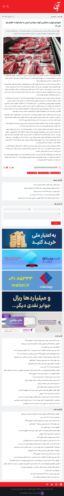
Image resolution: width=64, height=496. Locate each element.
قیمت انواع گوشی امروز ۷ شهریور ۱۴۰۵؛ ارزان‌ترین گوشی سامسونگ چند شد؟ (38, 354)
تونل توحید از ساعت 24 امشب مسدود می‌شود (46, 191)
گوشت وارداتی (31, 173)
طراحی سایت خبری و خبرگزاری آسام (30, 493)
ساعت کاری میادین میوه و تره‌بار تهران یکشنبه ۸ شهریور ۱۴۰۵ (42, 340)
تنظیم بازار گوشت (42, 173)
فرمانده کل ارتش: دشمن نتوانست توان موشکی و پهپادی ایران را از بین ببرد (38, 397)
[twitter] (10, 168)
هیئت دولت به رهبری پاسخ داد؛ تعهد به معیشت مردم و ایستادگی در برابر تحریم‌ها (36, 357)
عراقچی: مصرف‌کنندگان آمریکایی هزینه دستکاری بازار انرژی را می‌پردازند (40, 344)
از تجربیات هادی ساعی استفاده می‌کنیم (48, 384)
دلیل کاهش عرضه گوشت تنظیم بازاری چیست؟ (46, 185)
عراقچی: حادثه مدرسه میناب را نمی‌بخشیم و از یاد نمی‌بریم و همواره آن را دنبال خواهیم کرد (34, 460)
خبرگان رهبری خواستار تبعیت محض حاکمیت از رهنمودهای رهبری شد (40, 467)
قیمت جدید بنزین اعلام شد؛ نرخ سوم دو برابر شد (45, 377)
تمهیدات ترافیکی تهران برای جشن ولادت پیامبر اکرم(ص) (43, 364)
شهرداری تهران (54, 173)
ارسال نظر (56, 223)
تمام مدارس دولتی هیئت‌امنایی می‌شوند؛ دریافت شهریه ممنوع (42, 380)
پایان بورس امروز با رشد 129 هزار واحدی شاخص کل (44, 474)
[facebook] (7, 168)
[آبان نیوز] (57, 6)
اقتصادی (53, 17)
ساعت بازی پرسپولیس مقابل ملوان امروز (48, 387)
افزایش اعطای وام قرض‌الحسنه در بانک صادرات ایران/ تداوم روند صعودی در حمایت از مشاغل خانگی (31, 370)
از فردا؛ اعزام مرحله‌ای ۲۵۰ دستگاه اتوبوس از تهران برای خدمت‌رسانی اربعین (38, 198)
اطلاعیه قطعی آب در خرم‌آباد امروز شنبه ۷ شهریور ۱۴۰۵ (44, 374)
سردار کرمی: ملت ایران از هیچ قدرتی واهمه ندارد (46, 477)
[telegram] (12, 168)
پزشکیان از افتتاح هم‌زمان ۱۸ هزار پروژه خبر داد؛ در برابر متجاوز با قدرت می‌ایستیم (36, 400)
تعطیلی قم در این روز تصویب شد (50, 347)
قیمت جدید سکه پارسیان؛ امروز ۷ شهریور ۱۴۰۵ (46, 454)
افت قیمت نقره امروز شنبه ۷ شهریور (49, 394)
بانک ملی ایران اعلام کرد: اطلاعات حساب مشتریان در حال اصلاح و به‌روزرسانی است (36, 350)
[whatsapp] (4, 168)
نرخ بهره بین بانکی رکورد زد (52, 470)
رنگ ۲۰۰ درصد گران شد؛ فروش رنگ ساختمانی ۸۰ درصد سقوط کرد (41, 404)
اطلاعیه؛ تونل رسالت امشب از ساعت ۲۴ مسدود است (44, 195)
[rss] (61, 484)
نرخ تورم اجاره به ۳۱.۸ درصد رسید (49, 367)
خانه (59, 17)
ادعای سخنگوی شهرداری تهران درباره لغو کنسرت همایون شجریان (41, 188)
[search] (7, 6)
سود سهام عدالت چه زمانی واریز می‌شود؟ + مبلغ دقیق (44, 360)
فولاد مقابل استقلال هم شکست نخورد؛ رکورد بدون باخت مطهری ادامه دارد (38, 390)
